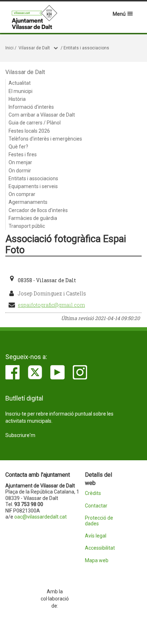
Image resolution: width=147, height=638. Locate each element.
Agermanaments (28, 202)
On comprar (22, 194)
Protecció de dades (99, 520)
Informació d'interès (31, 107)
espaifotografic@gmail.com (51, 304)
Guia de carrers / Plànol (35, 123)
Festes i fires (23, 154)
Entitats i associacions (86, 47)
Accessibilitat (100, 548)
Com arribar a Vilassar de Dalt (42, 115)
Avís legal (95, 536)
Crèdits (93, 493)
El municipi (20, 91)
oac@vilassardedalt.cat (40, 517)
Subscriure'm (20, 435)
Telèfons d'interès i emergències (45, 139)
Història (17, 99)
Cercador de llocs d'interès (38, 210)
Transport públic (27, 226)
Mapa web (96, 560)
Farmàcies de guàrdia (33, 218)
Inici (9, 47)
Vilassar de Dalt (34, 47)
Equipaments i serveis (33, 186)
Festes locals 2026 (29, 131)
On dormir (20, 170)
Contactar (96, 506)
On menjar (20, 162)
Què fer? (18, 146)
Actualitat (20, 83)
